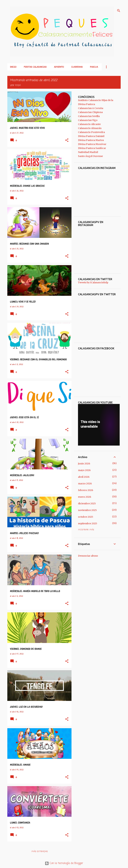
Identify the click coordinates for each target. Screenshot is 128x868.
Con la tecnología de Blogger (66, 863)
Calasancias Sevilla (89, 116)
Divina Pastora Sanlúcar (92, 148)
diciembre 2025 (87, 503)
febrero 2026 (85, 490)
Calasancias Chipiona (90, 112)
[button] (67, 140)
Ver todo (15, 85)
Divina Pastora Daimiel (91, 136)
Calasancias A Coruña (90, 108)
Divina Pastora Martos (91, 140)
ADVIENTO (59, 66)
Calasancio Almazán (90, 128)
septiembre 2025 (87, 523)
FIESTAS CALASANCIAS (35, 66)
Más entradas (39, 851)
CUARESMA (77, 66)
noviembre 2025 (87, 510)
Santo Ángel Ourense (90, 156)
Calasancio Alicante (89, 124)
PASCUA (94, 66)
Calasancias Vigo (88, 120)
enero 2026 (84, 496)
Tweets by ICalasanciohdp (93, 282)
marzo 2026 (85, 483)
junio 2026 (84, 463)
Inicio (13, 66)
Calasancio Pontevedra (91, 132)
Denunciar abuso (88, 555)
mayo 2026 (84, 470)
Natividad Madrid (88, 152)
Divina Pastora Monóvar (92, 144)
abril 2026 (84, 476)
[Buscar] (119, 11)
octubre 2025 (85, 516)
